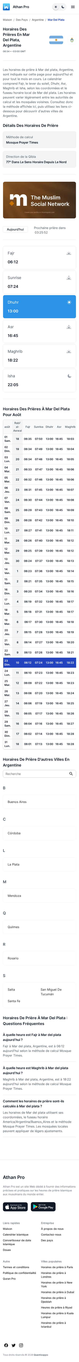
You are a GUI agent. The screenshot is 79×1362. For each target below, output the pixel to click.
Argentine (38, 19)
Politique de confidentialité (19, 1272)
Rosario (13, 958)
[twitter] (13, 1345)
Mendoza (14, 896)
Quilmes (13, 927)
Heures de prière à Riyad (56, 1307)
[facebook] (6, 1345)
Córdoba (14, 833)
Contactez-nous (51, 1234)
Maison (7, 19)
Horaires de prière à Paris (57, 1267)
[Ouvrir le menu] (73, 7)
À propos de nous (52, 1228)
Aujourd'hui (15, 229)
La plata (13, 864)
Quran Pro (9, 1278)
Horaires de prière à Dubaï (57, 1292)
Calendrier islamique (15, 1234)
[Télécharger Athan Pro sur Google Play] (43, 1207)
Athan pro (21, 7)
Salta (11, 989)
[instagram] (21, 1345)
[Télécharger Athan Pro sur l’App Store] (15, 1207)
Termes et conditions (16, 1267)
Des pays (22, 19)
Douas (7, 1249)
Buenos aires (17, 802)
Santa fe (14, 1001)
